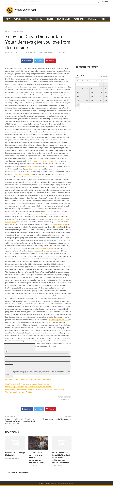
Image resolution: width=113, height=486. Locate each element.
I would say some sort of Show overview (57, 419)
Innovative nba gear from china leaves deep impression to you (28, 379)
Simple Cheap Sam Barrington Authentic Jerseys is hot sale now (28, 387)
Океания (49, 19)
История (25, 2)
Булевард (92, 19)
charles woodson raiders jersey (43, 161)
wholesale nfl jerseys (40, 214)
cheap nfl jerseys (30, 166)
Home (7, 31)
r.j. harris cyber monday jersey (22, 174)
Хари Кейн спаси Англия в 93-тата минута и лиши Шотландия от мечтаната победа (36, 458)
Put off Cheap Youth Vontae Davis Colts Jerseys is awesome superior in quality (34, 389)
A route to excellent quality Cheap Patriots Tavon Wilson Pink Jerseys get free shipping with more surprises (20, 421)
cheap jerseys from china (44, 248)
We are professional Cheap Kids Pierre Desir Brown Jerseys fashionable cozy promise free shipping (61, 458)
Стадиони (17, 2)
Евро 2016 (10, 25)
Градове (7, 2)
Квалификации (36, 2)
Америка (17, 19)
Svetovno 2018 (45, 483)
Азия (8, 19)
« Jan (78, 108)
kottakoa (32, 52)
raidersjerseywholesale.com (59, 320)
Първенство (79, 19)
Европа (39, 19)
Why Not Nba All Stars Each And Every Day (20, 392)
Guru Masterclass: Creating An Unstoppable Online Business (27, 384)
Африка (28, 19)
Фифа (102, 19)
